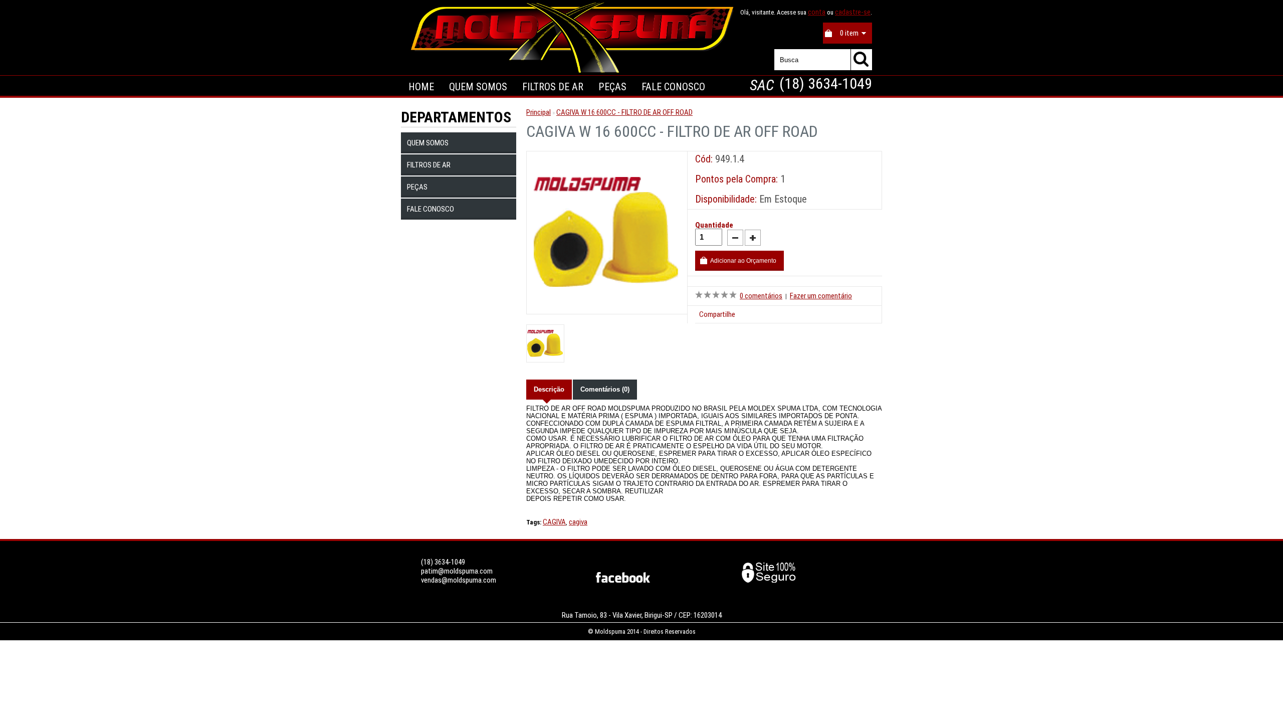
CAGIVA (554, 521)
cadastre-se (853, 12)
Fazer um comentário (821, 295)
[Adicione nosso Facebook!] (623, 580)
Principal (538, 112)
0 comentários (761, 295)
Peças (417, 187)
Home (421, 87)
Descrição (549, 389)
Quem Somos (478, 87)
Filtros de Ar (429, 164)
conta (816, 12)
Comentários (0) (604, 389)
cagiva (578, 521)
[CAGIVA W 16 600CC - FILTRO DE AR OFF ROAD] (607, 304)
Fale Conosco (673, 87)
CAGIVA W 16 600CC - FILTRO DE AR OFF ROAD (624, 112)
